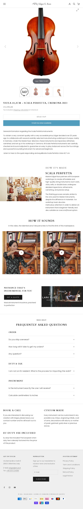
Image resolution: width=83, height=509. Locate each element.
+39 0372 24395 (12, 470)
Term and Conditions (71, 464)
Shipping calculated (20, 110)
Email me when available (41, 123)
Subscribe (41, 479)
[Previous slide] (5, 46)
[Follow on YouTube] (15, 487)
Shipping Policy (69, 468)
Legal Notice (68, 476)
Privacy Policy (68, 461)
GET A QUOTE (13, 297)
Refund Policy (68, 472)
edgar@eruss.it (15, 468)
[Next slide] (78, 46)
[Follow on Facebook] (4, 487)
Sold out (41, 117)
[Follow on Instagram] (10, 487)
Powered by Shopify (57, 494)
